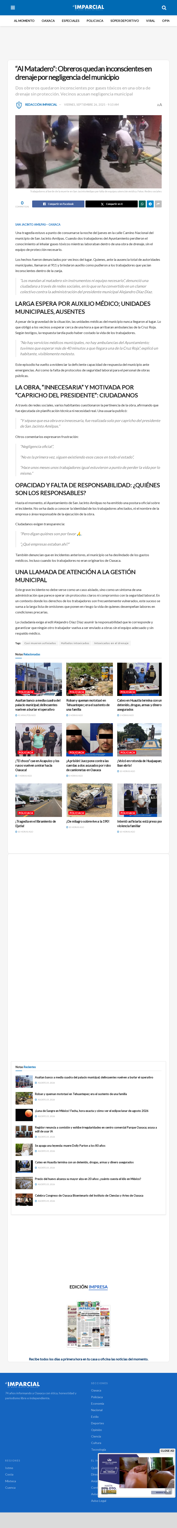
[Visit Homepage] (88, 8)
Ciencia (96, 1436)
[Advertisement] (89, 42)
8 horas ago (75, 775)
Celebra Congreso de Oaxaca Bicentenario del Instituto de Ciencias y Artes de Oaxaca (89, 1195)
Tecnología (98, 1449)
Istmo (9, 1468)
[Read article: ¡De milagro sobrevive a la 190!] (89, 800)
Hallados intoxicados (75, 643)
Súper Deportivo (125, 20)
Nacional (97, 1410)
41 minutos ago (26, 715)
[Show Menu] (13, 7)
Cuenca (10, 1487)
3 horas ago (126, 715)
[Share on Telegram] (150, 204)
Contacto (97, 1487)
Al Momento (24, 20)
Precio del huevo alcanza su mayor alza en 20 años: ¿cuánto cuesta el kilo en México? (88, 1179)
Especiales (70, 20)
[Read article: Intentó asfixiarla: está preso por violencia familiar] (140, 800)
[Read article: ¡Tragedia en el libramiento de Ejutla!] (38, 800)
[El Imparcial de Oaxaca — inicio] (45, 1385)
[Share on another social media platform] (158, 204)
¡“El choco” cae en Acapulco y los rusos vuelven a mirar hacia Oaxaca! (37, 765)
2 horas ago (75, 715)
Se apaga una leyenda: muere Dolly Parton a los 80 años (70, 1145)
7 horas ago (24, 775)
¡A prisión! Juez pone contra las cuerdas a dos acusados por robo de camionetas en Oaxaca (88, 765)
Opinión (169, 20)
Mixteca (10, 1481)
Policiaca (95, 20)
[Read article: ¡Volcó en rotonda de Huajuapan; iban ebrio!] (140, 739)
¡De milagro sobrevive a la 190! (87, 821)
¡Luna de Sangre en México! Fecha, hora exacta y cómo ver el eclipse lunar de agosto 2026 (92, 1111)
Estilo (95, 1416)
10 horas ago (127, 771)
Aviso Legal (98, 1501)
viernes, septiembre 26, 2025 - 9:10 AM (91, 104)
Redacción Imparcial (41, 104)
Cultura (96, 1443)
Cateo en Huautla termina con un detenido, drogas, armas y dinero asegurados (139, 704)
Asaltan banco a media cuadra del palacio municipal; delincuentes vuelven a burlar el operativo (37, 704)
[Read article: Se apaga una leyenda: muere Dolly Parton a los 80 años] (24, 1150)
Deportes (97, 1423)
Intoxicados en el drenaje (111, 643)
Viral (150, 20)
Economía (97, 1403)
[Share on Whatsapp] (142, 204)
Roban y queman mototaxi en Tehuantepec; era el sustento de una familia (88, 704)
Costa (9, 1474)
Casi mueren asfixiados (40, 643)
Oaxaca (48, 20)
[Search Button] (164, 7)
